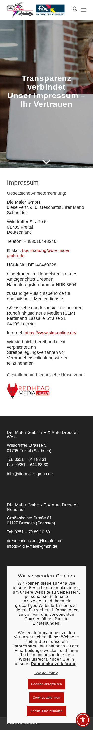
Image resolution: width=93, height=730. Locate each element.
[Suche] (72, 10)
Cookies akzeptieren (46, 684)
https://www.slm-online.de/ (50, 332)
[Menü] (83, 10)
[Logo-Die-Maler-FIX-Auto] (38, 10)
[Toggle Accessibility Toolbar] (82, 719)
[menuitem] (72, 10)
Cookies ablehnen (46, 697)
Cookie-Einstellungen (47, 711)
